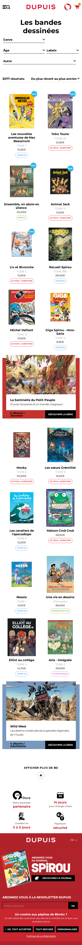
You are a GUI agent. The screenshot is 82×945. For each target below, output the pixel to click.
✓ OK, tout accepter (18, 929)
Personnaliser (67, 929)
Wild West (18, 726)
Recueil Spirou (60, 267)
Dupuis (41, 7)
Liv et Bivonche (22, 267)
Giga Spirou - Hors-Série (60, 332)
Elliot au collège (21, 660)
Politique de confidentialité (41, 936)
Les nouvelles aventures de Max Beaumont (21, 137)
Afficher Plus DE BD (41, 767)
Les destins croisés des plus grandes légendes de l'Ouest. (39, 732)
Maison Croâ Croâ (60, 530)
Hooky (22, 468)
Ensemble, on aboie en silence (21, 206)
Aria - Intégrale (60, 660)
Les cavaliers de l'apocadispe (22, 532)
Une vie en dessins (60, 597)
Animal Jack (60, 204)
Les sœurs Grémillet (60, 468)
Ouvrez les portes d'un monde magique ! (36, 404)
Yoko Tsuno (60, 134)
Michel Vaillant (21, 330)
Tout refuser (44, 929)
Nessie (22, 597)
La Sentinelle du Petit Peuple (32, 400)
